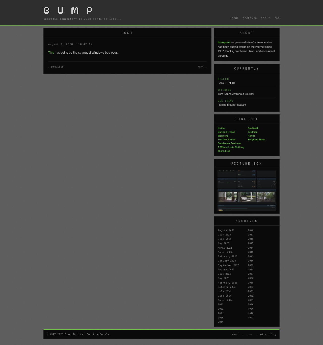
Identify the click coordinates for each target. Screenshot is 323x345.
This (51, 52)
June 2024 (224, 295)
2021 (220, 313)
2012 (250, 256)
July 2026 (224, 234)
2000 (250, 304)
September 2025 (228, 265)
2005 (250, 282)
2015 (250, 243)
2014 (250, 247)
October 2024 (226, 286)
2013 (250, 251)
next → (202, 66)
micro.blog (268, 334)
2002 (250, 295)
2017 (250, 234)
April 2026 (225, 247)
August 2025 (226, 269)
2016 (250, 238)
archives (250, 18)
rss (277, 18)
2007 (250, 273)
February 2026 (227, 256)
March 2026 (225, 251)
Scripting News (256, 139)
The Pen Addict (226, 139)
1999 (250, 308)
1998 (250, 313)
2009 (250, 265)
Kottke (221, 128)
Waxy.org (223, 136)
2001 (250, 299)
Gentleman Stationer (229, 143)
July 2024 (224, 291)
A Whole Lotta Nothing (231, 147)
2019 (220, 321)
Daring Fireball (226, 132)
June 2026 (224, 238)
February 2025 (227, 282)
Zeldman (253, 132)
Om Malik (253, 128)
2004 (250, 286)
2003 (250, 291)
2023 (220, 304)
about (265, 18)
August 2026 (226, 230)
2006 (250, 277)
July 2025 (224, 273)
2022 (220, 308)
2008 (250, 269)
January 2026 (227, 260)
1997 (250, 317)
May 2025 (223, 277)
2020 (220, 317)
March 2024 (225, 299)
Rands (251, 136)
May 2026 (223, 243)
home (235, 18)
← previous (56, 66)
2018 (250, 230)
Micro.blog (224, 151)
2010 (250, 260)
